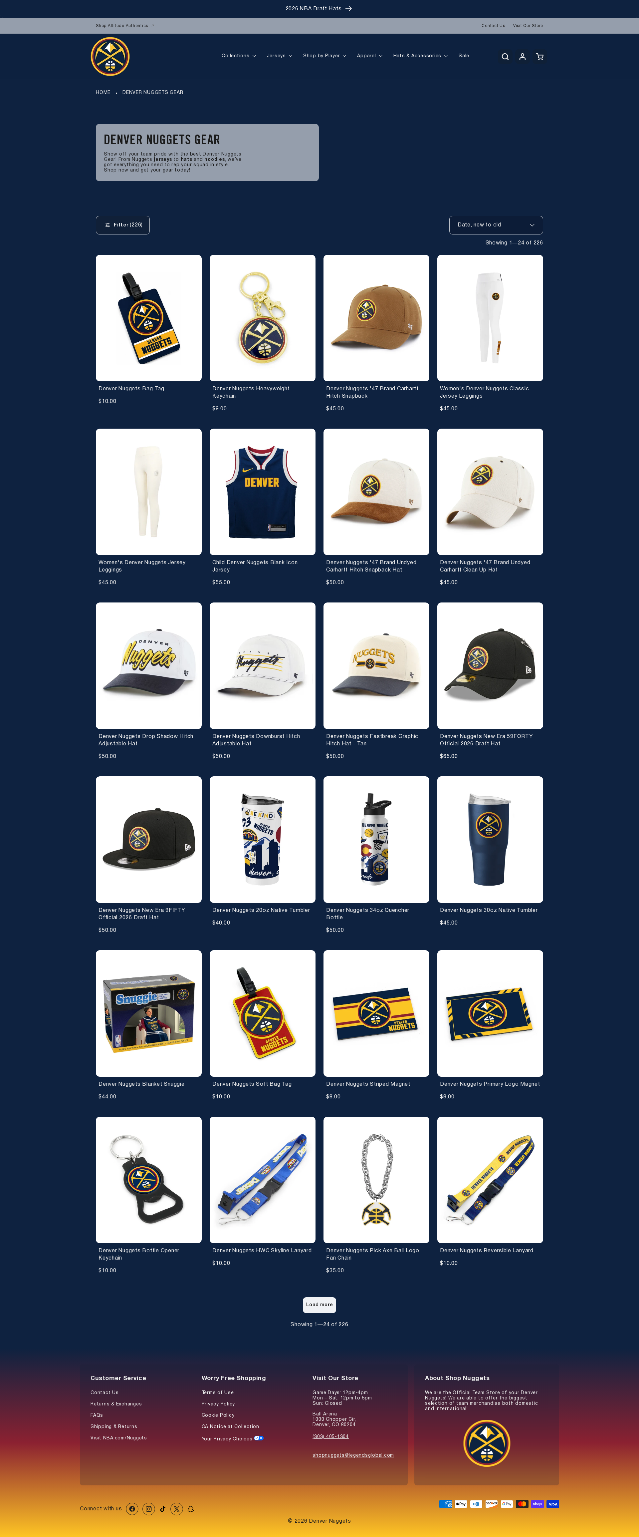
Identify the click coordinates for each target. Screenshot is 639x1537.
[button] (505, 56)
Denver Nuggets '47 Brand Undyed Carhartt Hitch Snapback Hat (371, 567)
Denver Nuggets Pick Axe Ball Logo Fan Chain (372, 1255)
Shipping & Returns (114, 1427)
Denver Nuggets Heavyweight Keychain (251, 393)
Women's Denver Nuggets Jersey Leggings (142, 567)
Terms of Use (218, 1393)
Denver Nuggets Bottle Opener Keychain (139, 1255)
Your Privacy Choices (228, 1439)
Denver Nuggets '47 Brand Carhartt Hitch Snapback (372, 393)
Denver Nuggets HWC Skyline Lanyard (262, 1251)
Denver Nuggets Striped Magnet (368, 1084)
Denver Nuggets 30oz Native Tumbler (489, 910)
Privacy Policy (218, 1404)
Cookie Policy (218, 1415)
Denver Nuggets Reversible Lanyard (486, 1251)
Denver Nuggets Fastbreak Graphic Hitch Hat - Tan (372, 740)
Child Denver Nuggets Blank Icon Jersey (255, 567)
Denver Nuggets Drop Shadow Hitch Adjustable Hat (146, 740)
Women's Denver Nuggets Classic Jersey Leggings (484, 393)
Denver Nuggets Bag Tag (131, 389)
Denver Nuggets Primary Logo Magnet (490, 1084)
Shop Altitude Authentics (122, 26)
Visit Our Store (528, 26)
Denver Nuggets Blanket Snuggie (142, 1084)
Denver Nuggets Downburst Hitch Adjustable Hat (256, 740)
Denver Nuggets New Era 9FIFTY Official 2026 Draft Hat (142, 914)
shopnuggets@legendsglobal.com (353, 1455)
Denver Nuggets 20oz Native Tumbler (261, 910)
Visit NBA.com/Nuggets (119, 1438)
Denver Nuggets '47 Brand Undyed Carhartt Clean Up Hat (485, 567)
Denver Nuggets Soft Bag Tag (252, 1084)
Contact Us (493, 26)
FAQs (97, 1415)
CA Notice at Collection (230, 1427)
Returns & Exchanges (116, 1404)
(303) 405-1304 (331, 1437)
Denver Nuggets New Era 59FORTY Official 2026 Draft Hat (486, 740)
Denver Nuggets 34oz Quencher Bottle (367, 914)
